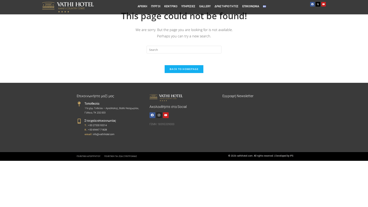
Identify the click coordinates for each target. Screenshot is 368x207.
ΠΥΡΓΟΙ (155, 6)
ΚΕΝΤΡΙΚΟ (170, 6)
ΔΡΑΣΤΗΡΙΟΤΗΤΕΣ (226, 6)
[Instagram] (159, 115)
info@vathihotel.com (103, 134)
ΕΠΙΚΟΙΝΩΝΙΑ (250, 6)
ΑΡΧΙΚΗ (142, 6)
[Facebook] (152, 115)
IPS (291, 155)
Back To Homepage (184, 69)
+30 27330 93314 (97, 125)
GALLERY (205, 6)
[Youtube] (166, 115)
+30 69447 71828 (97, 129)
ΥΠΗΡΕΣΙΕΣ (188, 6)
